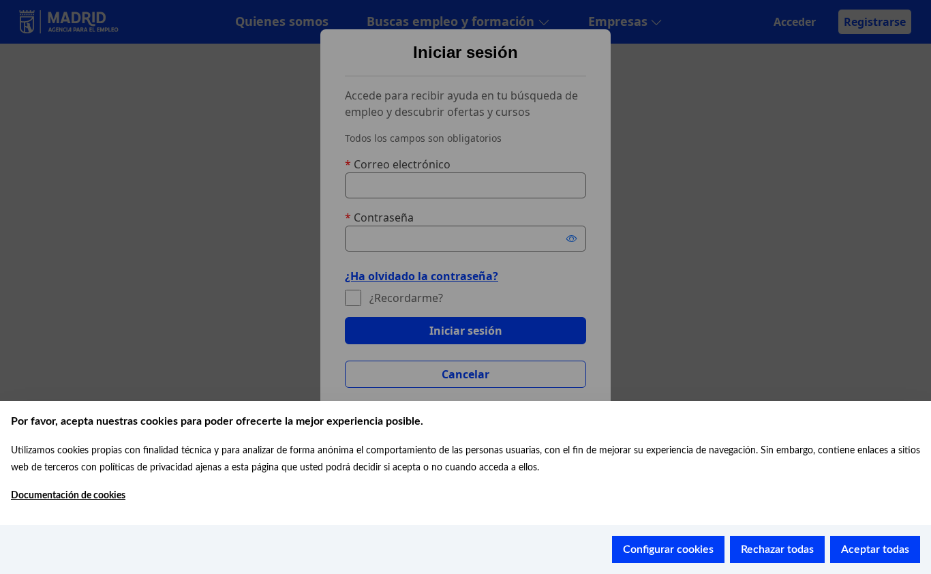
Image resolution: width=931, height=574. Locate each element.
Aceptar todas (875, 549)
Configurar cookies (668, 549)
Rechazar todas (777, 549)
